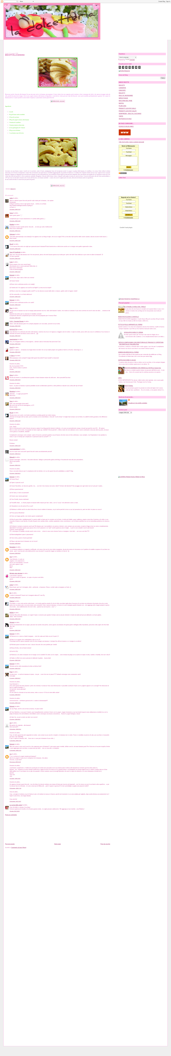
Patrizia (12, 601)
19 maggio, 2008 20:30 (15, 397)
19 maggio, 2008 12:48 (15, 221)
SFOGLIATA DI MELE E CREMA (133, 332)
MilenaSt (12, 457)
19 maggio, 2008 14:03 (15, 248)
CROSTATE (122, 90)
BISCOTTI (13, 188)
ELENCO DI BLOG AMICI (126, 126)
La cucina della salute (16, 805)
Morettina (12, 391)
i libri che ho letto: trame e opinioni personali (131, 142)
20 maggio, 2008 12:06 (15, 589)
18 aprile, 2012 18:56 (14, 811)
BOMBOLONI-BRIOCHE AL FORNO (128, 352)
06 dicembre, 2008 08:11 (15, 729)
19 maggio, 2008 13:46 (15, 240)
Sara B (12, 347)
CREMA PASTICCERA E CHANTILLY (128, 316)
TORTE (121, 116)
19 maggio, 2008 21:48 (15, 420)
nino (11, 557)
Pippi (11, 672)
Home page (57, 844)
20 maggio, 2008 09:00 (15, 543)
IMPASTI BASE (123, 98)
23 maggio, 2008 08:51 (15, 719)
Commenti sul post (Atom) (18, 847)
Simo (11, 401)
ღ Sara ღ (12, 355)
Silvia (11, 375)
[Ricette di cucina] (125, 135)
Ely (10, 593)
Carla (11, 262)
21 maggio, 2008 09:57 (15, 694)
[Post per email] (5, 188)
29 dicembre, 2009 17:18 (15, 788)
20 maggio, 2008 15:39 (15, 660)
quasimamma (13, 339)
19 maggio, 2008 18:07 (15, 371)
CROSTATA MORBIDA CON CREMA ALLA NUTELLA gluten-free (142, 368)
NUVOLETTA (13, 329)
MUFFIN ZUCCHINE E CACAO (127, 360)
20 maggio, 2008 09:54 (15, 553)
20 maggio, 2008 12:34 (15, 597)
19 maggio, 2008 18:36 (15, 379)
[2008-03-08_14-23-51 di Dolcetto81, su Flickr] (57, 185)
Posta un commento (11, 815)
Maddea (12, 224)
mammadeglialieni (15, 449)
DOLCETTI (122, 93)
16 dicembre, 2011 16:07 (15, 801)
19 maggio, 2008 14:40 (15, 317)
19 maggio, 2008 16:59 (15, 352)
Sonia (11, 213)
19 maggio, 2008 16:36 (15, 343)
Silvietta (12, 622)
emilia (11, 585)
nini (11, 723)
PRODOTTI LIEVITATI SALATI (128, 111)
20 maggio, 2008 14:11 (15, 609)
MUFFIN (121, 103)
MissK (11, 244)
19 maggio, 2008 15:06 (15, 326)
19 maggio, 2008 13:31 (15, 230)
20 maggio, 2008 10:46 (15, 581)
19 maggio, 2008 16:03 (15, 335)
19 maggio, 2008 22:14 (15, 453)
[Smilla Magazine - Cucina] (124, 71)
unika (11, 198)
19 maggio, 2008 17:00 (15, 360)
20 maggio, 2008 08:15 (15, 473)
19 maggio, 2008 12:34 (15, 209)
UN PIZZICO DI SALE (125, 118)
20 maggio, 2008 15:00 (15, 618)
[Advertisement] (85, 44)
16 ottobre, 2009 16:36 (15, 778)
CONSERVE (122, 88)
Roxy (11, 308)
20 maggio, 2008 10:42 (15, 569)
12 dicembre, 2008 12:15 (15, 750)
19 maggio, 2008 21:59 (15, 445)
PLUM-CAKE (122, 106)
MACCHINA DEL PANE (125, 100)
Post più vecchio (105, 844)
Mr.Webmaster (129, 170)
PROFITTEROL (128, 386)
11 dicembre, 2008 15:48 (15, 740)
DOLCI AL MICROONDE (126, 95)
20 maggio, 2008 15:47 (15, 668)
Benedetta (12, 547)
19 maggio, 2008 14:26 (15, 304)
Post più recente (10, 844)
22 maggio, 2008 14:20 (15, 702)
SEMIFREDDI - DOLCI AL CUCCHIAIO (130, 113)
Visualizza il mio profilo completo (137, 403)
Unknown (12, 234)
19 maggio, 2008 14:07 (15, 258)
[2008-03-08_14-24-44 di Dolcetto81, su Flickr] (57, 101)
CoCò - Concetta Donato (17, 321)
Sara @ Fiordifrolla (15, 252)
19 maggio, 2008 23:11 (15, 465)
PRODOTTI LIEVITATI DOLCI (127, 108)
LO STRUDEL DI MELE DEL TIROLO (135, 306)
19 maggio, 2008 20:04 (15, 387)
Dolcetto (12, 275)
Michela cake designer (16, 573)
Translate (132, 59)
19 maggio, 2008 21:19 (15, 409)
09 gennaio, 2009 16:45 (15, 762)
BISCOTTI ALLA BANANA (15, 55)
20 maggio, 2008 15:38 (15, 630)
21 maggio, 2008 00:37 (15, 678)
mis (11, 754)
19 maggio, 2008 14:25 (15, 271)
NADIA (12, 612)
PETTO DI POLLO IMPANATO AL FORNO (130, 324)
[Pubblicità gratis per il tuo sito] (123, 173)
